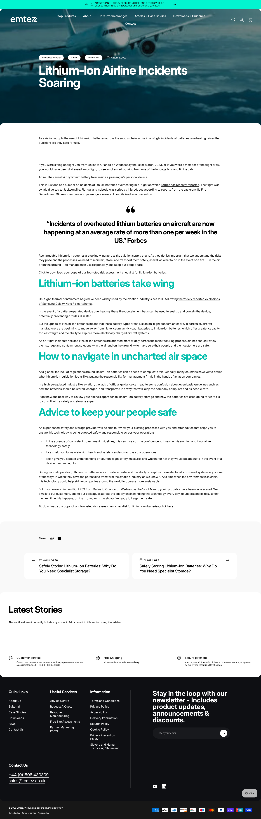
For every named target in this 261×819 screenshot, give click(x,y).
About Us (15, 701)
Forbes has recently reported (180, 185)
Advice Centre (59, 701)
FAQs (12, 724)
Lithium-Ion (93, 57)
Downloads (16, 718)
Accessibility (98, 712)
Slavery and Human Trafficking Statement (104, 746)
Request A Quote (61, 706)
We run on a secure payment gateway (43, 807)
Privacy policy (43, 813)
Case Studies (17, 712)
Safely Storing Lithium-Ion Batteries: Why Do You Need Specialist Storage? (77, 568)
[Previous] (86, 4)
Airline (74, 57)
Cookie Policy (99, 729)
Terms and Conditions (104, 701)
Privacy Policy (99, 706)
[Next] (175, 4)
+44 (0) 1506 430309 (49, 665)
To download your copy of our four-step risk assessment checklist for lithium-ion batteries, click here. (106, 506)
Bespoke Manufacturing (59, 714)
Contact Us (16, 729)
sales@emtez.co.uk (26, 665)
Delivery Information (103, 718)
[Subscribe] (223, 733)
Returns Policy (99, 724)
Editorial (14, 706)
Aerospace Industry (51, 57)
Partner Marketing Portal (62, 729)
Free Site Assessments (65, 721)
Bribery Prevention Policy (102, 737)
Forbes (137, 240)
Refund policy (14, 813)
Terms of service (29, 813)
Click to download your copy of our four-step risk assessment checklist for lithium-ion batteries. (102, 272)
